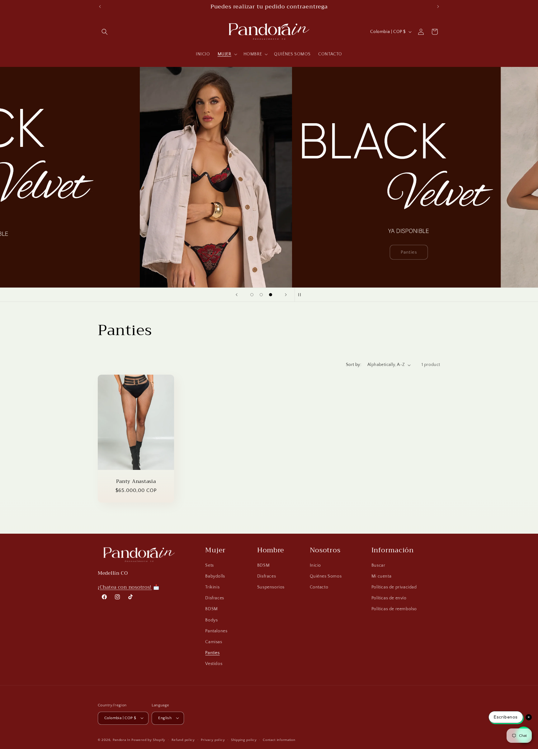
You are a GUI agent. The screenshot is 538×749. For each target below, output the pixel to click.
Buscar (378, 565)
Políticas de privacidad (394, 587)
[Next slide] (286, 295)
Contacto (319, 587)
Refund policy (183, 740)
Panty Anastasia (136, 481)
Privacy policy (213, 740)
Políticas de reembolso (394, 608)
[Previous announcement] (100, 6)
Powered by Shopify (148, 740)
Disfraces (214, 598)
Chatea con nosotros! (126, 587)
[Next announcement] (438, 6)
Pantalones (216, 631)
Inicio (315, 565)
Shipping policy (244, 740)
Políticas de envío (389, 598)
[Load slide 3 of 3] (270, 294)
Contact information (279, 740)
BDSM (211, 608)
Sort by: (353, 364)
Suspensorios (271, 587)
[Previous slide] (236, 295)
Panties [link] (269, 252)
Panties (212, 652)
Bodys (211, 620)
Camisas (213, 641)
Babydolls (215, 576)
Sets (209, 565)
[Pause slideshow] (301, 295)
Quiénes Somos (326, 576)
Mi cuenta (381, 576)
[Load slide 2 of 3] (261, 294)
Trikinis (212, 587)
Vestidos (213, 663)
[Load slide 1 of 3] (252, 294)
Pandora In (121, 740)
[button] (104, 32)
